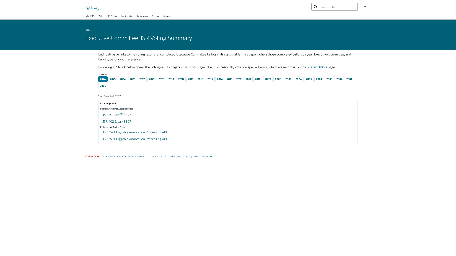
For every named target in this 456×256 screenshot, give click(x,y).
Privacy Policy (191, 156)
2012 (239, 79)
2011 (248, 79)
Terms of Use (175, 156)
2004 (319, 79)
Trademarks (207, 156)
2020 (161, 79)
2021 (151, 79)
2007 (288, 79)
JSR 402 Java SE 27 (116, 121)
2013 (229, 79)
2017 (190, 79)
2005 (309, 79)
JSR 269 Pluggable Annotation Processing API (134, 132)
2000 (103, 85)
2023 (132, 79)
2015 (210, 79)
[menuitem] (90, 17)
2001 (349, 79)
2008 (278, 79)
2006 (299, 79)
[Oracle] (92, 156)
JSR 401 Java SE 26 (116, 115)
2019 (171, 79)
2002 (339, 79)
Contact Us (157, 156)
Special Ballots (317, 67)
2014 (220, 79)
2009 (268, 79)
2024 (123, 79)
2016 (200, 79)
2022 (142, 79)
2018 (181, 79)
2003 (329, 79)
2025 (113, 79)
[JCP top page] (94, 6)
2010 (258, 79)
